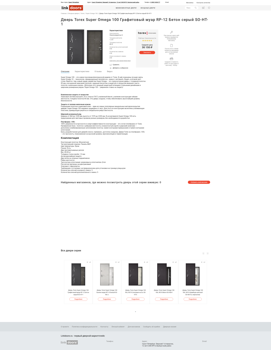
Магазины (189, 2)
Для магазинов (134, 327)
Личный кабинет (118, 327)
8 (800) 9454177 (155, 2)
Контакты (104, 327)
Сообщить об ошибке (151, 327)
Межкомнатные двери (126, 8)
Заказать (147, 52)
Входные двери (148, 8)
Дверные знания (169, 327)
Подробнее (78, 299)
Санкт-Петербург (73, 2)
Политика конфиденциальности (84, 327)
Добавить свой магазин (199, 182)
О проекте (65, 327)
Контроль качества (203, 2)
